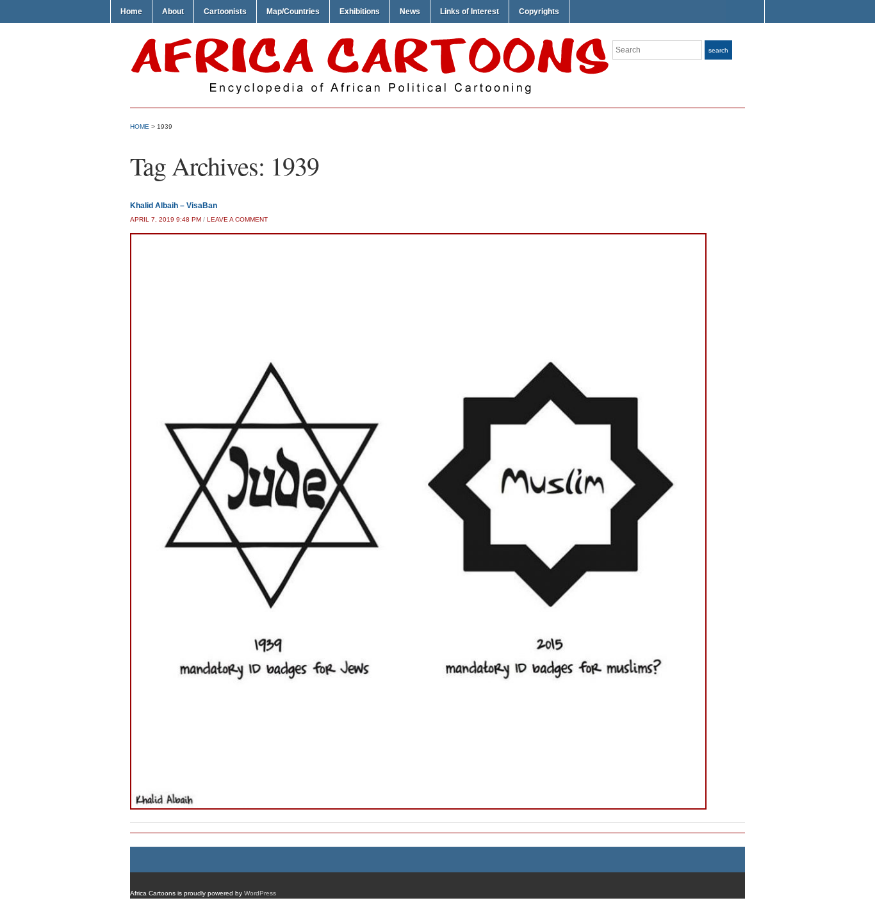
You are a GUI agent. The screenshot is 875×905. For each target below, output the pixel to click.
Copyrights (539, 11)
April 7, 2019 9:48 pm (165, 219)
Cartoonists (225, 11)
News (410, 11)
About (173, 11)
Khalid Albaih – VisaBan (173, 205)
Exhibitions (359, 11)
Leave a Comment (237, 219)
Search (718, 50)
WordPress (260, 893)
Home (131, 11)
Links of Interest (469, 11)
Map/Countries (293, 11)
